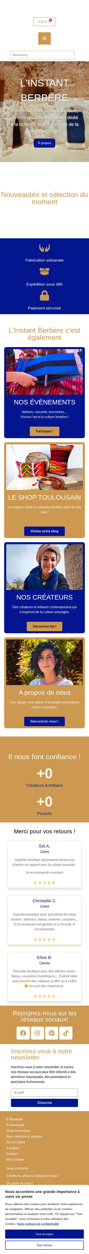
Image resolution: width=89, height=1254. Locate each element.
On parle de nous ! (19, 1183)
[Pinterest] (51, 1033)
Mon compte (15, 1159)
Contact (12, 1154)
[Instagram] (37, 1033)
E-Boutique (14, 1119)
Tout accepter (44, 1234)
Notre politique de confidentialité (38, 1223)
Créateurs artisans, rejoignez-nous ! (32, 1176)
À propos (44, 143)
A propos (12, 1148)
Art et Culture (15, 1142)
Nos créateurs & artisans (24, 1136)
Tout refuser (44, 1245)
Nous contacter (17, 1168)
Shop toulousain (18, 1130)
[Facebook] (23, 1033)
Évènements (15, 1125)
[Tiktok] (65, 1033)
